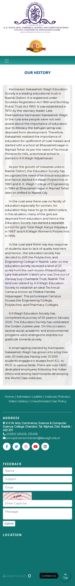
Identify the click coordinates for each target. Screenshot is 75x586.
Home (9, 396)
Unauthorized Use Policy (48, 401)
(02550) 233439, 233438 (22, 434)
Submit (9, 523)
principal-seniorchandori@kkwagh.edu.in (33, 438)
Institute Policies (57, 396)
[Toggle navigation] (7, 61)
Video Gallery (18, 401)
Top (65, 577)
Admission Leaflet (29, 396)
